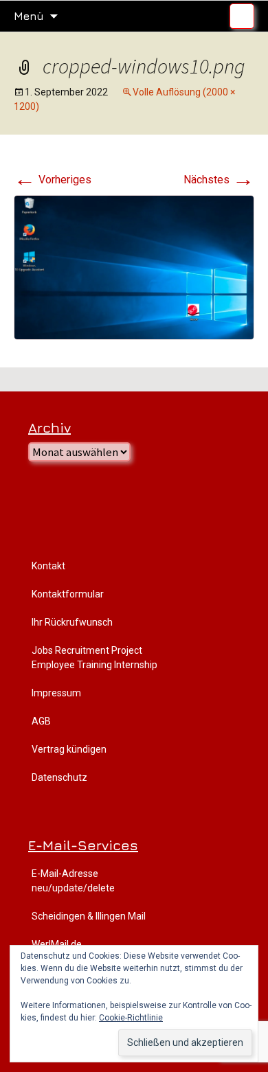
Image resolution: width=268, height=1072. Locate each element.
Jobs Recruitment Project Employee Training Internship (94, 657)
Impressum (56, 692)
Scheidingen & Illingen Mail (89, 916)
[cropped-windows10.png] (134, 266)
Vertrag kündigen (69, 749)
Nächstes (218, 179)
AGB (41, 721)
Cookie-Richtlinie (131, 1018)
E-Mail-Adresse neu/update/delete (73, 880)
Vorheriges (52, 179)
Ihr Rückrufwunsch (72, 622)
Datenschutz (59, 777)
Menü (29, 16)
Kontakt (48, 565)
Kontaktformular (68, 594)
